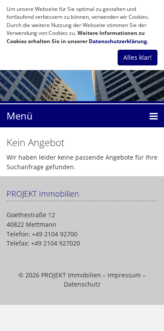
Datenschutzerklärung (118, 41)
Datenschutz (82, 284)
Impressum (124, 275)
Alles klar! (137, 57)
